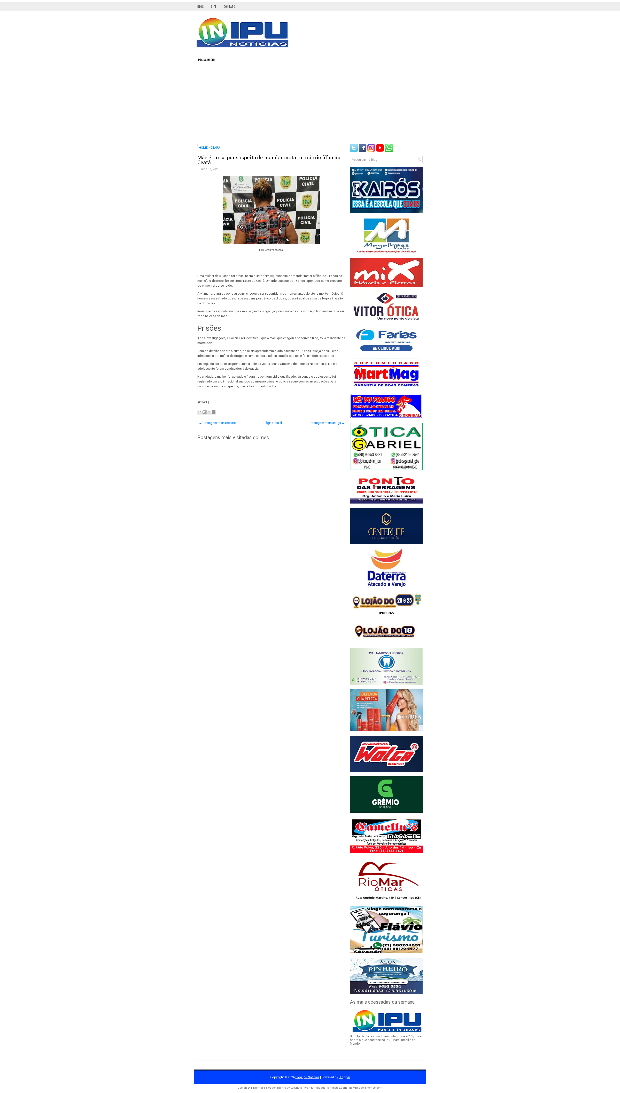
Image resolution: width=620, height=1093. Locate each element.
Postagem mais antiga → (327, 423)
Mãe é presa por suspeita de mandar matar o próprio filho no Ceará (268, 160)
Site (213, 6)
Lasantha (296, 1087)
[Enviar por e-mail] (199, 412)
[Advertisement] (310, 103)
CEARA (215, 147)
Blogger (344, 1077)
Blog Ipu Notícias (307, 1077)
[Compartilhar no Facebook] (213, 412)
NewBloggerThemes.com (365, 1087)
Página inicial (207, 60)
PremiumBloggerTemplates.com (325, 1087)
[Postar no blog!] (204, 412)
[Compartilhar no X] (208, 412)
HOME (203, 147)
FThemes (257, 1087)
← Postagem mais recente (217, 423)
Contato (229, 6)
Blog (200, 6)
